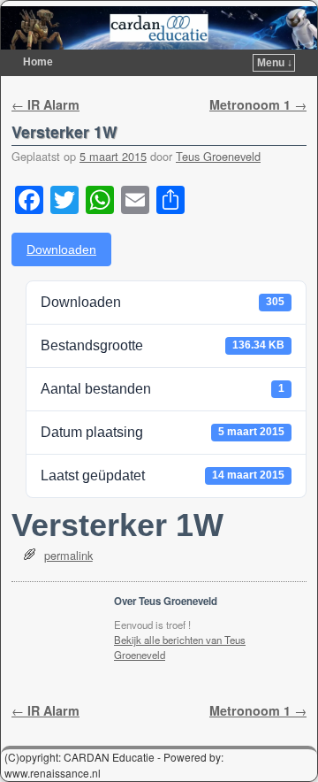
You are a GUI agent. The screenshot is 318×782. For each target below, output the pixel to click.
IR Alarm (45, 104)
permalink (68, 555)
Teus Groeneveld (218, 156)
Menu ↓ (274, 63)
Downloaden (61, 249)
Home (38, 62)
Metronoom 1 (258, 104)
